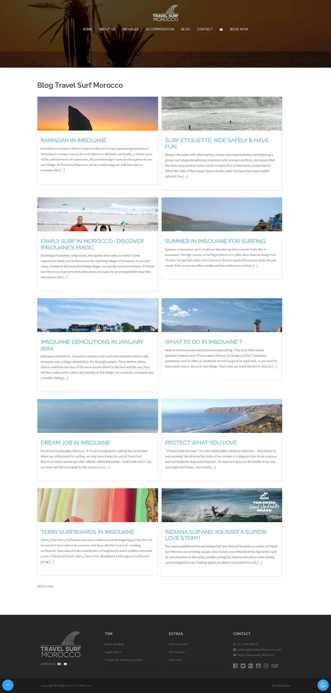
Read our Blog (114, 644)
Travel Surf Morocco (78, 686)
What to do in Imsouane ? (203, 341)
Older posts (45, 586)
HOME (87, 29)
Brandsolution (281, 686)
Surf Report (177, 652)
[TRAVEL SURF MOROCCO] (165, 14)
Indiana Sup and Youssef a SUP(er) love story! (216, 535)
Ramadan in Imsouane (74, 140)
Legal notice (113, 652)
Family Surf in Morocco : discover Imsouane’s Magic (92, 244)
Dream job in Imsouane (75, 442)
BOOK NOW (239, 29)
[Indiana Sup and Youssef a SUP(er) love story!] (222, 512)
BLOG (185, 29)
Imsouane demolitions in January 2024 (92, 344)
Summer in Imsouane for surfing (215, 241)
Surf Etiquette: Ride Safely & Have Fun (217, 143)
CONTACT (205, 29)
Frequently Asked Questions (124, 660)
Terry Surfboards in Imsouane (87, 531)
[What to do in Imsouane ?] (222, 332)
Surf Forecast (178, 644)
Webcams (175, 660)
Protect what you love (201, 442)
